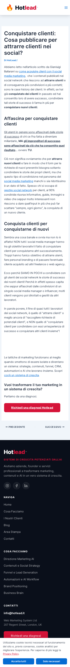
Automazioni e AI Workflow (21, 579)
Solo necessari (51, 661)
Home (8, 504)
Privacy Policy (11, 653)
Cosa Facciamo (14, 511)
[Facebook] (16, 485)
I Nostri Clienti (13, 518)
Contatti (9, 538)
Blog (7, 525)
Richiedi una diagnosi (26, 635)
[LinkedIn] (25, 485)
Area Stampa (12, 532)
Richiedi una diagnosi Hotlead (32, 407)
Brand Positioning (15, 586)
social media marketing (18, 181)
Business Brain (14, 593)
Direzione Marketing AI (19, 559)
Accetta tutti (18, 661)
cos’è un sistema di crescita (21, 375)
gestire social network (18, 190)
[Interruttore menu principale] (66, 8)
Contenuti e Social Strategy (22, 565)
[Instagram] (7, 485)
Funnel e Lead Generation (21, 572)
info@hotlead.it (14, 613)
